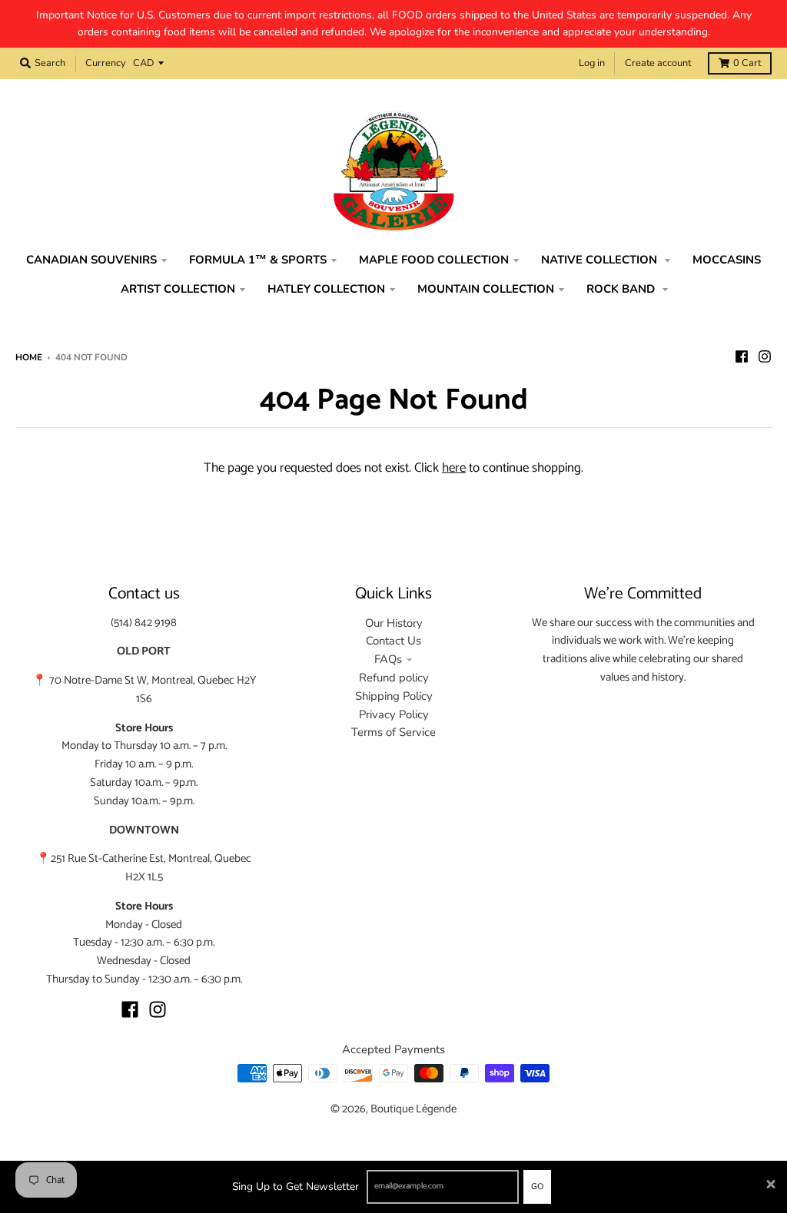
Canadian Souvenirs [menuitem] (91, 259)
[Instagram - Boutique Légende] (765, 356)
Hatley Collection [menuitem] (326, 289)
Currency (105, 63)
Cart (747, 63)
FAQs (388, 659)
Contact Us (393, 640)
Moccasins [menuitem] (726, 259)
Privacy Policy (394, 714)
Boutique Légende (413, 1109)
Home (28, 357)
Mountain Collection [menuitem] (485, 289)
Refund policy (394, 677)
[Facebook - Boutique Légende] (742, 356)
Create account (658, 63)
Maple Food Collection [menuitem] (434, 259)
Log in (592, 63)
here (454, 468)
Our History (394, 623)
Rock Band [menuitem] (622, 289)
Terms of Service (393, 732)
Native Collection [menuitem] (600, 259)
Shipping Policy (394, 696)
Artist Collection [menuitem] (178, 289)
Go (537, 1186)
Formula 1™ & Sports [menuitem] (258, 259)
